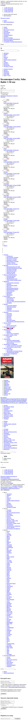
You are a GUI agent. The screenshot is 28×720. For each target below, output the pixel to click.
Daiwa (8, 641)
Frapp (8, 576)
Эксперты (6, 53)
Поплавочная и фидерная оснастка (15, 321)
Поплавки (9, 313)
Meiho (8, 558)
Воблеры (9, 284)
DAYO (8, 531)
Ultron (8, 539)
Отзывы (6, 62)
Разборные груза (11, 297)
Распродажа (7, 65)
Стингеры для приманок (13, 310)
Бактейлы (9, 293)
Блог (5, 61)
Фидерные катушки (12, 269)
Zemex (8, 580)
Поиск (2, 44)
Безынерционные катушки (13, 266)
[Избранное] (1, 49)
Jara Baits (9, 619)
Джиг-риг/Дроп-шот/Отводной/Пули (16, 301)
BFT (8, 548)
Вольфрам (9, 302)
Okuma (8, 602)
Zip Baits (9, 578)
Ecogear (8, 635)
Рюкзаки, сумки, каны (9, 327)
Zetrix (8, 579)
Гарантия (6, 31)
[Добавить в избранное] (5, 100)
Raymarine (9, 596)
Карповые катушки (11, 270)
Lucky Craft (9, 612)
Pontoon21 (9, 552)
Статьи (5, 58)
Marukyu (9, 610)
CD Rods (9, 645)
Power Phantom (10, 599)
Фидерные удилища (12, 258)
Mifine (8, 536)
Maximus (9, 608)
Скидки (6, 28)
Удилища (6, 254)
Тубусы (8, 324)
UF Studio (9, 560)
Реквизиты (6, 33)
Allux (8, 651)
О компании (7, 408)
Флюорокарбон (10, 277)
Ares (8, 554)
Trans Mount (10, 586)
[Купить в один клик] (8, 100)
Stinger (8, 590)
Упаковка (6, 36)
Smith (8, 591)
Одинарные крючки (12, 305)
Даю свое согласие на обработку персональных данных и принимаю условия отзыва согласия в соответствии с (14, 686)
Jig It (8, 618)
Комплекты (6, 355)
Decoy (8, 639)
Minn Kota (9, 606)
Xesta (8, 543)
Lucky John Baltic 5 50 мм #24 (11, 150)
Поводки (9, 317)
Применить (3, 95)
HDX (8, 625)
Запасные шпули (11, 273)
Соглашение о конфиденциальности (13, 41)
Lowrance (9, 614)
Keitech (8, 615)
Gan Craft (9, 535)
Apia (8, 649)
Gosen (8, 629)
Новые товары (7, 413)
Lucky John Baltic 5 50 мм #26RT (12, 138)
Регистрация (7, 32)
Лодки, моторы (7, 348)
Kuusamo (9, 568)
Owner (8, 571)
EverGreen (9, 634)
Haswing (9, 567)
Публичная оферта (8, 40)
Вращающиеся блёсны (12, 289)
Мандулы (9, 286)
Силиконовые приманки (13, 282)
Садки (8, 337)
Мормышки (10, 294)
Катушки (6, 265)
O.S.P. (8, 600)
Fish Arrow (9, 544)
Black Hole (9, 646)
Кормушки (9, 315)
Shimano (9, 592)
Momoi (8, 538)
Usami (8, 563)
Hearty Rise (9, 623)
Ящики (8, 331)
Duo (8, 637)
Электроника (7, 339)
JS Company (10, 617)
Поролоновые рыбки (12, 285)
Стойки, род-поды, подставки (14, 345)
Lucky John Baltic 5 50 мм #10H (11, 220)
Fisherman (9, 630)
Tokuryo (9, 587)
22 (13, 104)
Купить (5, 110)
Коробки (9, 332)
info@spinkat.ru (7, 15)
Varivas (8, 584)
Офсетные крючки (11, 306)
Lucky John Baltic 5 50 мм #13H (11, 173)
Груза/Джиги (7, 296)
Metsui (8, 607)
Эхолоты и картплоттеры (13, 340)
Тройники (9, 309)
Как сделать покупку (9, 29)
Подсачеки (9, 336)
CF (7, 642)
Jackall (8, 621)
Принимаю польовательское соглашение (12, 707)
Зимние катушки (11, 272)
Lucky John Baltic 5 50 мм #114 (11, 208)
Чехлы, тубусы (7, 323)
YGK (8, 582)
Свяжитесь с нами (8, 414)
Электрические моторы (13, 352)
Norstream (9, 603)
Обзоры (6, 54)
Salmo (8, 572)
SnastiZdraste (10, 547)
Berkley (8, 564)
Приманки (6, 281)
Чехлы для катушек (11, 325)
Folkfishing (9, 546)
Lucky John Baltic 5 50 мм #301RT (12, 126)
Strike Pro (9, 570)
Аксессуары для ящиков (13, 333)
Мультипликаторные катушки (14, 268)
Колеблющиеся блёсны (12, 288)
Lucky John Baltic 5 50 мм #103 (11, 232)
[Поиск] (1, 47)
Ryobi (8, 595)
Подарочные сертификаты (10, 353)
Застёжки (9, 316)
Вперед (5, 245)
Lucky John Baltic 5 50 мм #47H (11, 114)
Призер (8, 598)
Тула (8, 532)
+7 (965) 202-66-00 (8, 472)
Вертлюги (9, 319)
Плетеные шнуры (11, 276)
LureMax (9, 534)
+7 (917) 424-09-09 (8, 471)
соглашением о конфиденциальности (10, 488)
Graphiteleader (10, 627)
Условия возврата (8, 35)
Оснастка (6, 312)
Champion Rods (10, 643)
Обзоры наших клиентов (10, 59)
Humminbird (10, 622)
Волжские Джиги (11, 583)
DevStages (10, 483)
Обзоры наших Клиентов (13, 500)
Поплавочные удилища (12, 261)
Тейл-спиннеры (11, 290)
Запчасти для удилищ (12, 264)
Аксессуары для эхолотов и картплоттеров (13, 342)
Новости (6, 57)
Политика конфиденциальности (12, 39)
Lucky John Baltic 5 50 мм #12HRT (12, 185)
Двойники (9, 308)
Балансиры (9, 292)
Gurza (8, 626)
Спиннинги (10, 256)
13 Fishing (9, 654)
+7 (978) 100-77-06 (8, 474)
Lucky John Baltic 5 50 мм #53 (11, 103)
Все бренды (4, 397)
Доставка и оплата (8, 66)
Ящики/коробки (8, 329)
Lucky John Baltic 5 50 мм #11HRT (12, 197)
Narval (8, 575)
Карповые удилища (12, 260)
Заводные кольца (11, 320)
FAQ (5, 55)
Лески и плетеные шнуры (10, 274)
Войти (5, 20)
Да (2, 87)
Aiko (8, 653)
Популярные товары (9, 406)
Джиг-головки (10, 300)
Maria (8, 574)
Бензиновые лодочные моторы (14, 351)
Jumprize (9, 551)
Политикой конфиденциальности (17, 687)
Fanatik (8, 633)
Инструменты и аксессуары (14, 347)
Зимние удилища (11, 262)
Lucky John (5, 94)
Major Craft (9, 611)
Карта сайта (7, 412)
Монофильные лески (12, 278)
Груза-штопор (10, 298)
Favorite (8, 631)
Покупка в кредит (5, 18)
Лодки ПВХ (10, 349)
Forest (8, 566)
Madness (9, 542)
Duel (8, 555)
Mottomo (9, 604)
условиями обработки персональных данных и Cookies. (12, 486)
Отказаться (6, 489)
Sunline (8, 588)
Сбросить (15, 95)
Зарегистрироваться (9, 22)
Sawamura (9, 594)
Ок (1, 489)
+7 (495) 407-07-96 (8, 470)
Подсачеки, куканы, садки (10, 335)
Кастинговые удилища (12, 257)
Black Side (9, 550)
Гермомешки (10, 328)
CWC (8, 559)
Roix (8, 540)
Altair (8, 650)
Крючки (6, 304)
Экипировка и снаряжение (10, 344)
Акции (5, 27)
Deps (8, 638)
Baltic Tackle (10, 647)
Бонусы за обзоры (8, 37)
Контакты (6, 63)
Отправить (3, 693)
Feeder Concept (10, 556)
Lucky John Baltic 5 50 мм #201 (11, 161)
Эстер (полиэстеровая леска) (14, 280)
